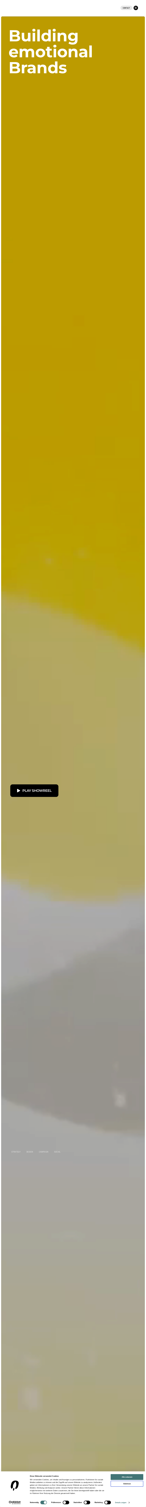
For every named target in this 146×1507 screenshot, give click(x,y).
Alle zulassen (127, 1477)
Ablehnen (127, 1484)
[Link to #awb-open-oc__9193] (136, 8)
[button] (34, 790)
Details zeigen (120, 1502)
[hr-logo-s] (21, 6)
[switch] (66, 1502)
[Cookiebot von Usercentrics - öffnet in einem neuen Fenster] (15, 1502)
